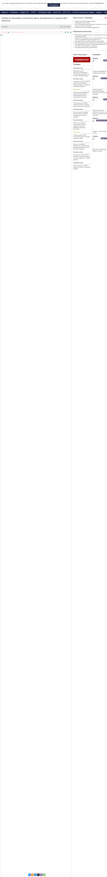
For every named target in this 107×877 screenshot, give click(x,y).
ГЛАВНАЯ (4, 12)
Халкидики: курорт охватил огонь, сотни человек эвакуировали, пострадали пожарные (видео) (81, 84)
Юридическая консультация (82, 31)
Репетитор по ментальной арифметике (87, 27)
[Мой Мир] (35, 875)
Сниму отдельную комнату (83, 26)
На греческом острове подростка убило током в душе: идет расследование (81, 104)
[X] (38, 875)
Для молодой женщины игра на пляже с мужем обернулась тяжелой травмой (80, 114)
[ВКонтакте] (29, 875)
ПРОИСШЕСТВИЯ (44, 12)
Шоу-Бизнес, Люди (17, 32)
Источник (4, 26)
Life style (4, 32)
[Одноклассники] (32, 875)
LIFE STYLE (66, 12)
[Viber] (41, 875)
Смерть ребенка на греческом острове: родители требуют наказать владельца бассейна (79, 126)
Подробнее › (99, 3)
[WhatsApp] (44, 875)
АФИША (99, 12)
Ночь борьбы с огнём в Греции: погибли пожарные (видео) (81, 167)
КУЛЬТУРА (57, 12)
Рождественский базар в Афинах (85, 21)
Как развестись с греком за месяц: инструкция (89, 41)
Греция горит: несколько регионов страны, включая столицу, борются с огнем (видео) (81, 157)
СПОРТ (33, 12)
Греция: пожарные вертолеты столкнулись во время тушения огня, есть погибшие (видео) (81, 146)
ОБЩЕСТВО (24, 12)
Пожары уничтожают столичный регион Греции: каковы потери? (81, 136)
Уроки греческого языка (82, 23)
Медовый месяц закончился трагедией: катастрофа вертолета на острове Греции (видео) (81, 73)
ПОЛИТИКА (14, 12)
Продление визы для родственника (86, 47)
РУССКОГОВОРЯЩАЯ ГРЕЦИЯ (83, 12)
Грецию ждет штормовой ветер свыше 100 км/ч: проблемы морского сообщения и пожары (81, 95)
